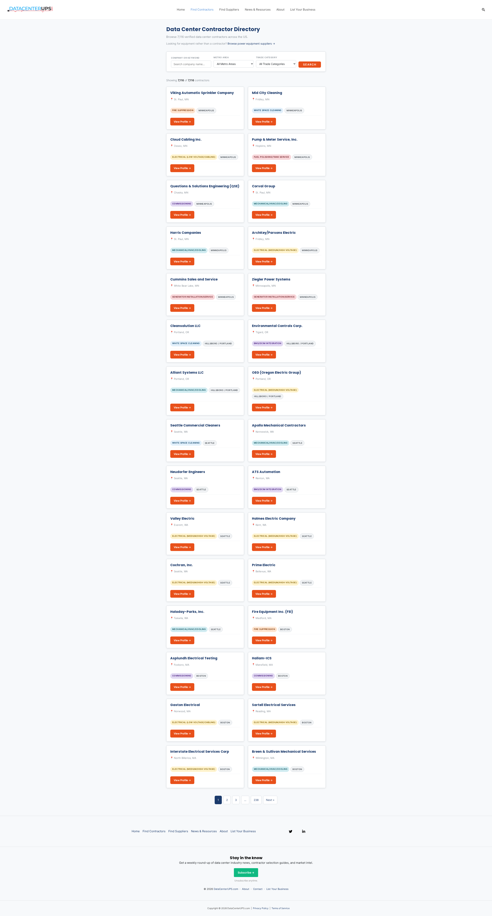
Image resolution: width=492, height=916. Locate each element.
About (280, 9)
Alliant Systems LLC (187, 372)
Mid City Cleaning (267, 92)
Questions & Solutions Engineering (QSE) (204, 186)
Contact (258, 888)
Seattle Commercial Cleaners (195, 425)
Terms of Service (281, 908)
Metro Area (221, 57)
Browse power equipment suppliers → (251, 43)
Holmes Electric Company (274, 518)
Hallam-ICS (262, 658)
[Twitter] (290, 831)
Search (309, 64)
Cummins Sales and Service (194, 279)
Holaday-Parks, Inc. (187, 611)
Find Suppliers (229, 9)
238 (256, 800)
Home (181, 9)
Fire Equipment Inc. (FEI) (272, 611)
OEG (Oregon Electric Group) (276, 372)
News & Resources (258, 9)
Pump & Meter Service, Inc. (275, 139)
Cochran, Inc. (181, 565)
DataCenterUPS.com (226, 888)
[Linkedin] (303, 831)
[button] (483, 9)
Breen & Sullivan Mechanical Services (284, 751)
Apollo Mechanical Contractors (279, 425)
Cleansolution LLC (185, 326)
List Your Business (302, 9)
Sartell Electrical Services (274, 705)
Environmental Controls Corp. (277, 326)
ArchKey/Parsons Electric (274, 232)
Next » (270, 800)
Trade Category (266, 57)
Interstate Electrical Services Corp (199, 751)
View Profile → (182, 121)
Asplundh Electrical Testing (193, 658)
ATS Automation (266, 472)
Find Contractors (202, 9)
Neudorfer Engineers (187, 472)
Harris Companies (185, 232)
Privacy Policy (260, 908)
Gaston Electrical (185, 705)
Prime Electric (263, 565)
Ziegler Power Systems (271, 279)
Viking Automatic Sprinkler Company (202, 92)
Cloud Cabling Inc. (186, 139)
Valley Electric (182, 518)
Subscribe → (246, 872)
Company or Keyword (185, 57)
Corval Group (263, 186)
